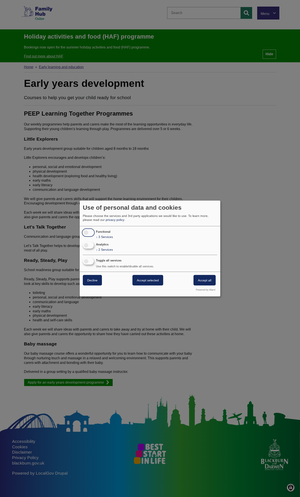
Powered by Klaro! (205, 289)
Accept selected (148, 280)
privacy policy (115, 220)
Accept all (204, 280)
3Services (104, 237)
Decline (92, 280)
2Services (104, 249)
